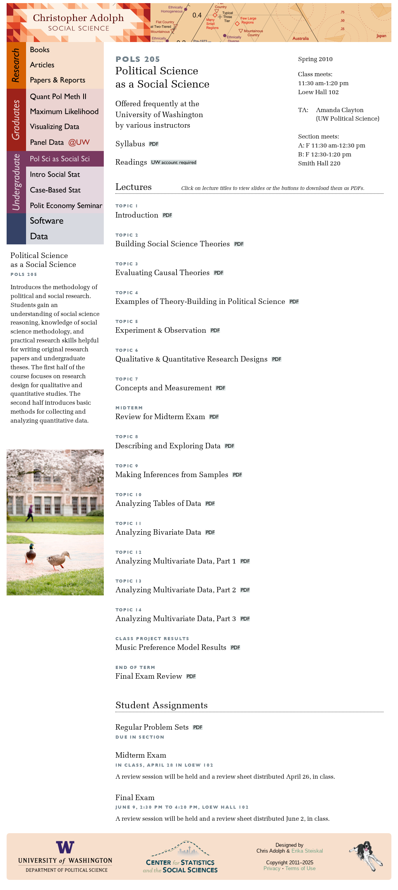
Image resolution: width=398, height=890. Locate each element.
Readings (133, 163)
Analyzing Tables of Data (159, 504)
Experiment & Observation (161, 331)
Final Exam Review (149, 677)
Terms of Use (300, 868)
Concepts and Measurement (164, 388)
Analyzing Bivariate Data (159, 533)
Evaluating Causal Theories (163, 273)
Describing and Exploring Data (169, 446)
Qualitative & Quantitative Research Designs (192, 359)
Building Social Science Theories (173, 244)
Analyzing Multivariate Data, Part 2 (176, 590)
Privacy (272, 868)
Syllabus (130, 144)
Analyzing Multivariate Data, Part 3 (176, 619)
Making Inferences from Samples (172, 475)
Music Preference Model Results (172, 648)
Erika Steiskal (307, 851)
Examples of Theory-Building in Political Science (201, 302)
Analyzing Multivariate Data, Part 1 (176, 561)
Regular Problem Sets (153, 728)
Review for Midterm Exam (161, 417)
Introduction (138, 215)
